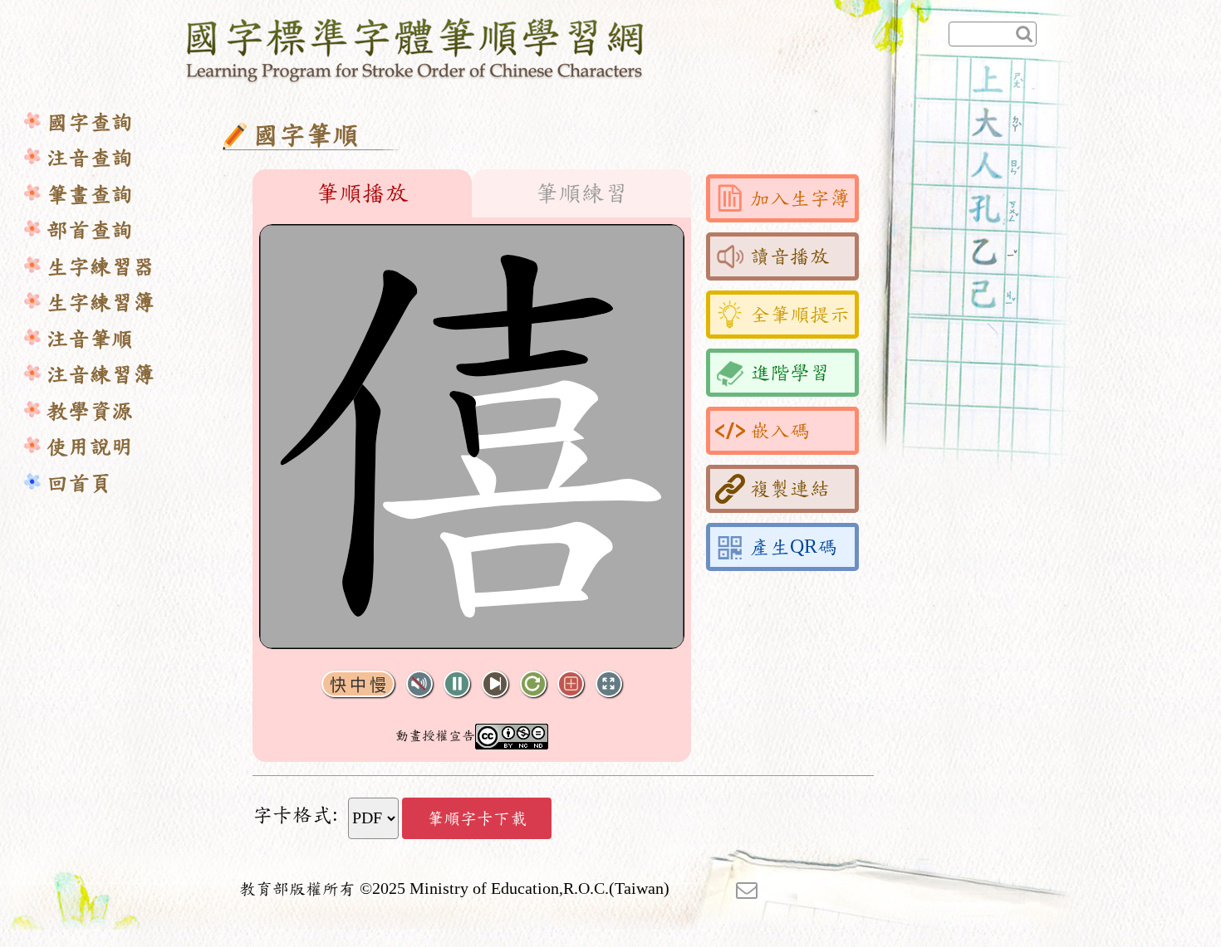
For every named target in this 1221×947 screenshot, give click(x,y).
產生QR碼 (793, 547)
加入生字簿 (800, 198)
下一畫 (495, 684)
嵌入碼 (780, 431)
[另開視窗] (747, 889)
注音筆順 (90, 339)
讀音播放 (790, 256)
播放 (456, 684)
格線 (570, 684)
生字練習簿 (100, 302)
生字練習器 (100, 266)
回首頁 (79, 483)
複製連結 (790, 489)
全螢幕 (608, 684)
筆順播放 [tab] (362, 193)
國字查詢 (90, 122)
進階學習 (790, 373)
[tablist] (472, 193)
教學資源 (90, 411)
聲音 (419, 684)
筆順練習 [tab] (581, 193)
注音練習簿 (100, 374)
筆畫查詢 (90, 194)
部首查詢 (90, 230)
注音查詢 (90, 158)
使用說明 (90, 447)
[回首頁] (415, 47)
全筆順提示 (800, 315)
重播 (533, 684)
